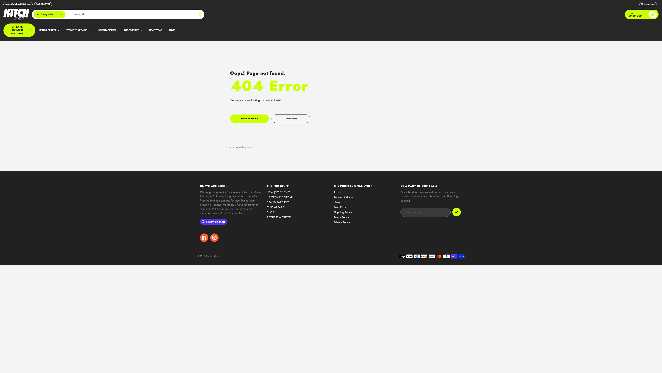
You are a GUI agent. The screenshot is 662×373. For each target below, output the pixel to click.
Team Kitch (340, 207)
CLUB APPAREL (276, 207)
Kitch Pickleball (246, 147)
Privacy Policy (342, 222)
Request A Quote (343, 197)
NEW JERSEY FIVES (278, 192)
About (337, 192)
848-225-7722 (43, 4)
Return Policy (341, 217)
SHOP (270, 212)
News (337, 202)
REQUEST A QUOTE (279, 217)
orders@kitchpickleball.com (18, 4)
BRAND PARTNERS (278, 202)
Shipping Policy (343, 212)
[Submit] (456, 212)
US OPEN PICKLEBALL (280, 197)
